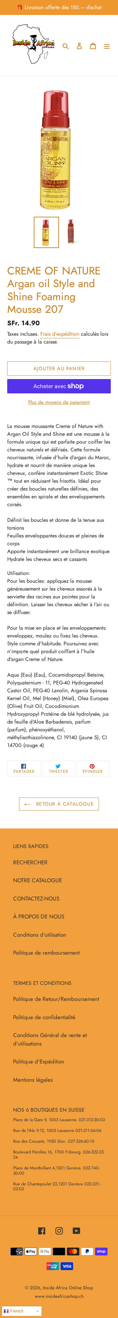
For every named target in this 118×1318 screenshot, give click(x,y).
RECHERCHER (30, 862)
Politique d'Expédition (38, 1061)
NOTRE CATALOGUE (37, 880)
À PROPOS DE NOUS (38, 916)
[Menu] (107, 45)
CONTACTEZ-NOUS (36, 898)
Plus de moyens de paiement (59, 402)
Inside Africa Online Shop (68, 1287)
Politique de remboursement (46, 953)
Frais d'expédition (59, 334)
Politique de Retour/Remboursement (56, 999)
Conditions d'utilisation (39, 935)
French (16, 1311)
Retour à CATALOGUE (64, 804)
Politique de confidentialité (44, 1017)
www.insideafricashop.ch (59, 1296)
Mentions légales (33, 1080)
